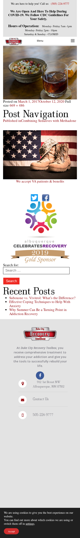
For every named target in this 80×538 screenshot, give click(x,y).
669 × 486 (17, 105)
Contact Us (41, 399)
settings (30, 524)
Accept (11, 531)
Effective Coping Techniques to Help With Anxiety (39, 303)
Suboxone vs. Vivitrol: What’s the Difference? (42, 297)
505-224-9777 (43, 415)
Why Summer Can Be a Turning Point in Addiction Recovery (38, 311)
